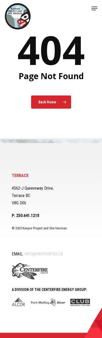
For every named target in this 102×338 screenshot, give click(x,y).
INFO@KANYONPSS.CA (43, 253)
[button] (94, 8)
